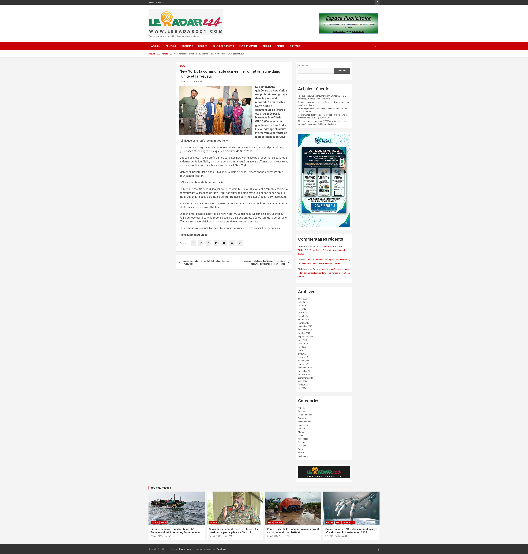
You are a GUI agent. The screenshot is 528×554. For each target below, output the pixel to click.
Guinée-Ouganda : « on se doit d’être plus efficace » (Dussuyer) (206, 262)
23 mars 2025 (185, 81)
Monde (280, 46)
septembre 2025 (305, 336)
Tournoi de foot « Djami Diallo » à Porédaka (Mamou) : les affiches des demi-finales (322, 250)
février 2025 (303, 360)
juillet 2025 (303, 343)
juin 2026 (302, 305)
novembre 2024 (305, 371)
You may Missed (160, 487)
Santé (300, 449)
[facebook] (193, 243)
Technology (303, 456)
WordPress (221, 549)
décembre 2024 (305, 367)
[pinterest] (232, 243)
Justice (301, 428)
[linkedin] (216, 243)
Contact (295, 46)
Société (202, 46)
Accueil (155, 46)
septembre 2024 (305, 378)
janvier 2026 (303, 323)
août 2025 (302, 340)
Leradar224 (198, 81)
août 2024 (302, 381)
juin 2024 (302, 388)
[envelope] (224, 243)
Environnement (248, 46)
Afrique (267, 46)
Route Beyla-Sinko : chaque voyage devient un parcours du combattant (293, 530)
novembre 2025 (305, 330)
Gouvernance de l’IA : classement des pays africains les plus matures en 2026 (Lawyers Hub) (351, 532)
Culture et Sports (223, 46)
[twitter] (208, 243)
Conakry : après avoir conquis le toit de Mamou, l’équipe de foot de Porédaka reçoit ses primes (324, 273)
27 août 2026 (156, 536)
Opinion (301, 442)
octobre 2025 (304, 333)
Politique (171, 46)
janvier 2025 (303, 364)
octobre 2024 (304, 374)
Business (302, 411)
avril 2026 (302, 312)
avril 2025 (302, 354)
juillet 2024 (303, 385)
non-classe (303, 439)
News (182, 66)
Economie (187, 46)
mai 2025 (302, 350)
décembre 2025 (305, 326)
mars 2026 (303, 316)
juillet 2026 (303, 302)
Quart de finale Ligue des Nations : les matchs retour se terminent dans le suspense (264, 262)
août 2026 (302, 299)
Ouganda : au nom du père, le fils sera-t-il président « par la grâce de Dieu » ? (233, 530)
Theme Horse (185, 549)
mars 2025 (303, 357)
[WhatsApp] (200, 243)
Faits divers (303, 425)
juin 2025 (302, 347)
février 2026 (303, 319)
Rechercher (303, 65)
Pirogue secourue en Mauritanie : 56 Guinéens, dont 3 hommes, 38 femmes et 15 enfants (176, 532)
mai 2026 (302, 309)
